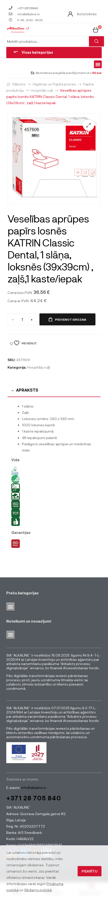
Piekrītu (89, 871)
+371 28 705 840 (33, 798)
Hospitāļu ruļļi (42, 90)
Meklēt (96, 41)
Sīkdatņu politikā (38, 890)
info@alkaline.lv (33, 787)
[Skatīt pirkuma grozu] (95, 29)
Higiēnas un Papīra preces (54, 84)
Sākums (19, 84)
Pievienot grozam (70, 319)
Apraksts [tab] (27, 390)
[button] (98, 64)
